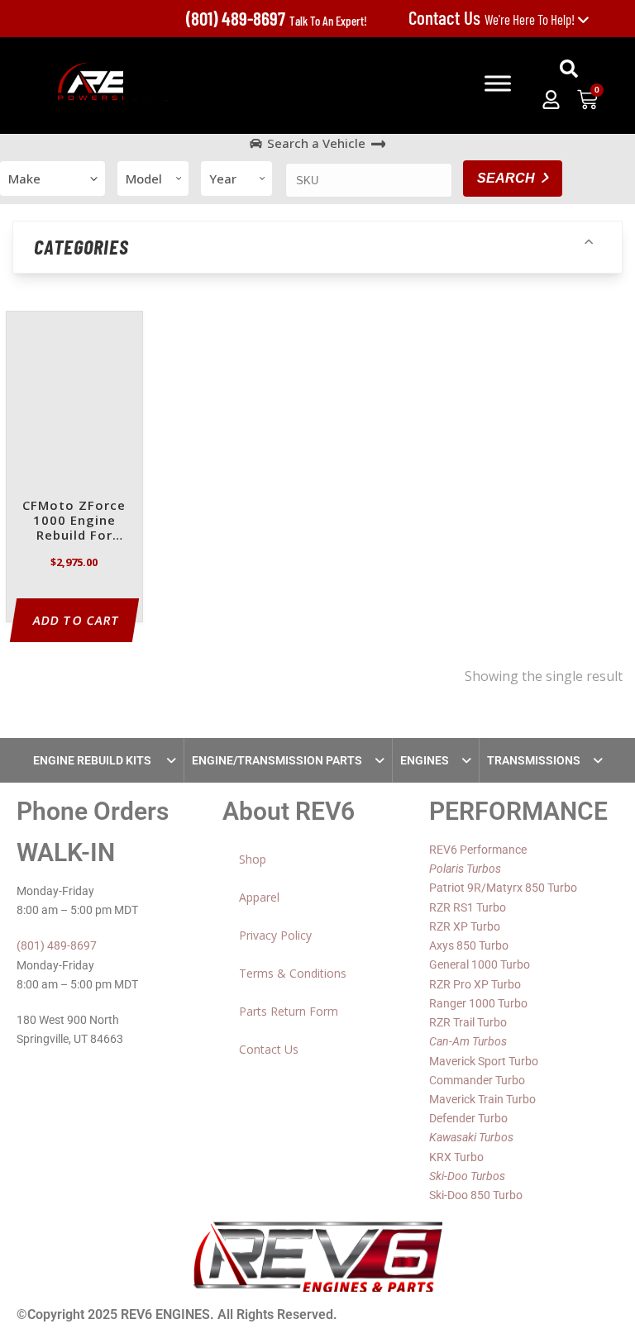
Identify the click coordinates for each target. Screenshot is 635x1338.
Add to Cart (76, 620)
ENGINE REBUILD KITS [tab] (93, 760)
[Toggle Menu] (498, 83)
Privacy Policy (275, 935)
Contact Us (268, 1049)
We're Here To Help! (492, 19)
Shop (252, 859)
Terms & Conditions (292, 973)
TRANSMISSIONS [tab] (533, 760)
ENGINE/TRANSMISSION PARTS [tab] (277, 760)
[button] (568, 68)
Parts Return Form (288, 1011)
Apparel (259, 897)
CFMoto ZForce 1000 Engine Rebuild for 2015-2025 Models (74, 521)
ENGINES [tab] (424, 760)
